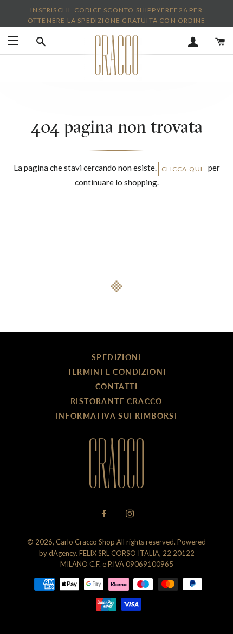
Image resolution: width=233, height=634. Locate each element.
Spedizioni (116, 357)
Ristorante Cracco (116, 401)
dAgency (62, 553)
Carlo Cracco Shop (85, 541)
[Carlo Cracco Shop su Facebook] (104, 513)
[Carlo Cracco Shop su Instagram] (130, 513)
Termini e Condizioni (116, 371)
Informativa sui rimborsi (117, 415)
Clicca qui (182, 169)
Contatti (116, 386)
